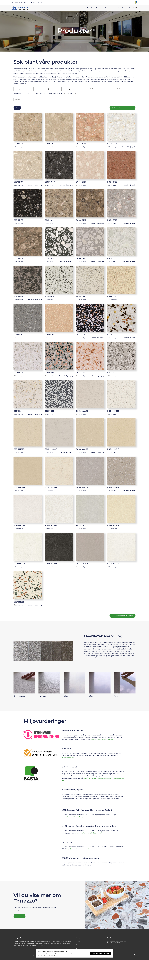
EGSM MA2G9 (82, 449)
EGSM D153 (112, 258)
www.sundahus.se (68, 758)
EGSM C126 (81, 182)
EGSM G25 (49, 335)
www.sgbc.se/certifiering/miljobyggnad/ (88, 833)
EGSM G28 (18, 373)
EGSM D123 (81, 220)
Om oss (124, 8)
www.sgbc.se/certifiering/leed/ (72, 817)
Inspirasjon (99, 8)
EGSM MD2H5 (20, 602)
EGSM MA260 (82, 411)
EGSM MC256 (19, 526)
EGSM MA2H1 (113, 449)
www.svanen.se (67, 801)
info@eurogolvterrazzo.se (21, 2)
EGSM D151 (49, 258)
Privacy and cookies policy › (49, 955)
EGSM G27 (111, 335)
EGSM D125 (112, 220)
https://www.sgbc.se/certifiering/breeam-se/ (81, 849)
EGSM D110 (18, 220)
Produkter (90, 8)
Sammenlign (19, 147)
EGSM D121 (49, 220)
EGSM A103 (49, 144)
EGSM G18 (18, 335)
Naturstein (116, 8)
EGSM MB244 (19, 487)
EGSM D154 (18, 296)
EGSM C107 (50, 182)
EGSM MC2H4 (82, 564)
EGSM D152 (81, 258)
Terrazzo (108, 8)
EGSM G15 (111, 296)
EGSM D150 (18, 258)
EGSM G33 (49, 411)
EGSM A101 (18, 144)
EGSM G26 (80, 335)
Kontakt (131, 8)
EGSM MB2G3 (51, 487)
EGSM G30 (80, 373)
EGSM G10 (49, 296)
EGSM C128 (112, 182)
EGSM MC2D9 (113, 526)
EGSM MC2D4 (82, 526)
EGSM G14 (80, 296)
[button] (35, 89)
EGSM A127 (81, 144)
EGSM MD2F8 (113, 564)
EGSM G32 (18, 411)
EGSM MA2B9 (19, 449)
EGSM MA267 (113, 411)
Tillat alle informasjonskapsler (101, 953)
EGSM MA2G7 (51, 449)
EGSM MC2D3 (51, 526)
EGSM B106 (112, 144)
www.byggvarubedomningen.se (102, 739)
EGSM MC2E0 (19, 564)
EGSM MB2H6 (113, 487)
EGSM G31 (111, 373)
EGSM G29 (49, 373)
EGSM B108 (19, 182)
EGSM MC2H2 (51, 564)
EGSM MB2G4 (82, 487)
